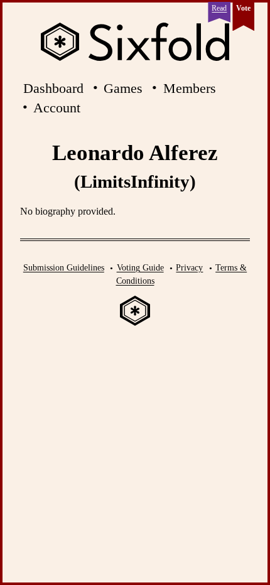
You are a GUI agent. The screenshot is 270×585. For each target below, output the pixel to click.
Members (189, 88)
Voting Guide (140, 267)
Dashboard (53, 88)
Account (56, 107)
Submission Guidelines (63, 267)
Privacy (189, 267)
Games (123, 88)
